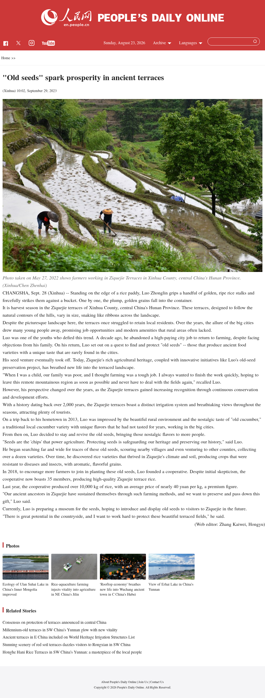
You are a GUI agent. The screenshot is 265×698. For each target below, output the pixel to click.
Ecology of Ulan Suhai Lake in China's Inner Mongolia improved (25, 589)
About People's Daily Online (118, 682)
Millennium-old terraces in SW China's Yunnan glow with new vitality (60, 629)
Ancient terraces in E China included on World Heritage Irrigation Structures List (69, 637)
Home (5, 57)
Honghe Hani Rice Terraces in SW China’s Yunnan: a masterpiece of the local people (72, 652)
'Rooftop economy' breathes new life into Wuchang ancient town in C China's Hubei (122, 589)
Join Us (143, 682)
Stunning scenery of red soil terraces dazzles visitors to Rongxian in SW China (66, 644)
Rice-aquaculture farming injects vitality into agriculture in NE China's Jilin (73, 589)
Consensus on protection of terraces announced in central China (54, 622)
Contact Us (157, 682)
